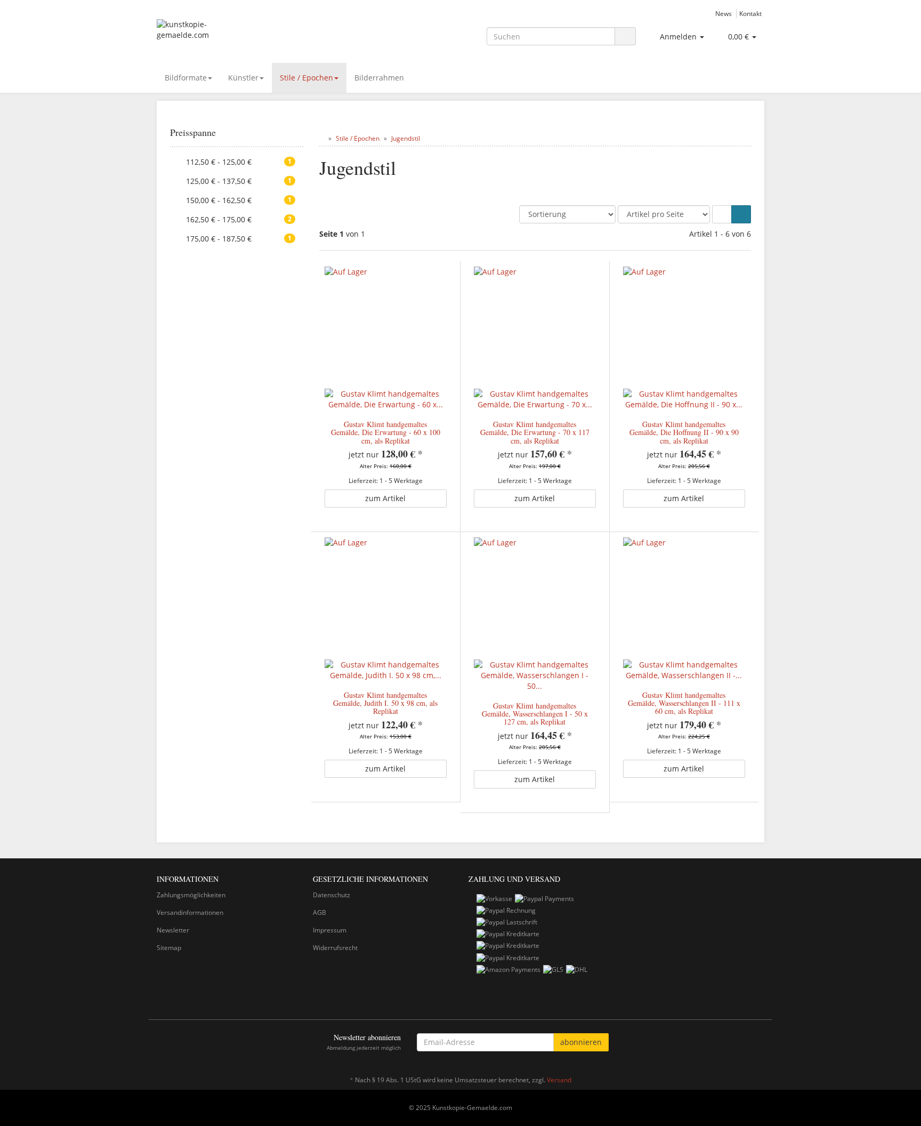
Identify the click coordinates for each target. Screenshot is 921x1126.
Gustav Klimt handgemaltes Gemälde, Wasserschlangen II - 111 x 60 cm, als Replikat (684, 703)
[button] (722, 214)
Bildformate (186, 78)
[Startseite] (321, 138)
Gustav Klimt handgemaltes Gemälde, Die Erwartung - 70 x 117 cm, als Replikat (534, 432)
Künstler (243, 78)
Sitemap (169, 947)
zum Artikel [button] (385, 498)
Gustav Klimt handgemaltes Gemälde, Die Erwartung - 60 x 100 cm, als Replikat (385, 432)
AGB (319, 912)
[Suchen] (625, 36)
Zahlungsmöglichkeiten (191, 894)
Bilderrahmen (379, 78)
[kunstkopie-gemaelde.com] (253, 35)
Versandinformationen (190, 912)
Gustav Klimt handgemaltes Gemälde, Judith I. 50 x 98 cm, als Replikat (385, 703)
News (723, 13)
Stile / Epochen (306, 78)
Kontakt (750, 13)
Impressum (329, 930)
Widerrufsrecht (335, 947)
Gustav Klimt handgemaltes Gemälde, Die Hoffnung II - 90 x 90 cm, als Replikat (684, 432)
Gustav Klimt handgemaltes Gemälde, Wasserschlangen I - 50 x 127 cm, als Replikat (535, 714)
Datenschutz (331, 894)
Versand (559, 1079)
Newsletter (173, 930)
